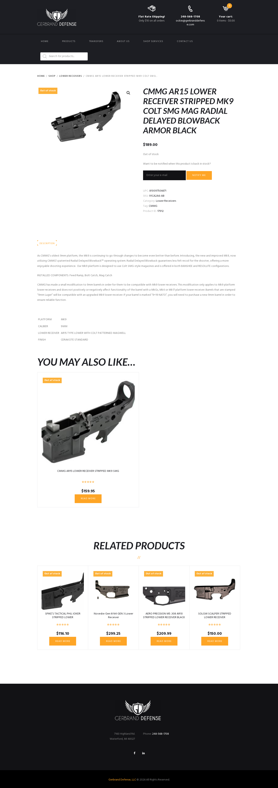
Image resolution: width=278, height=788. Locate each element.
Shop (51, 76)
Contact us (185, 41)
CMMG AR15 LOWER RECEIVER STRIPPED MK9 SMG (88, 471)
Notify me (199, 175)
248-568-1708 (190, 16)
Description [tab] (47, 243)
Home (44, 41)
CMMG (153, 206)
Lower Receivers (70, 76)
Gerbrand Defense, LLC (122, 779)
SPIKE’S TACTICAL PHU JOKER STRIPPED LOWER (62, 615)
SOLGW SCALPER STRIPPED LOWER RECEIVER (214, 615)
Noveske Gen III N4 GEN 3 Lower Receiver (113, 615)
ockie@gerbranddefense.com (190, 22)
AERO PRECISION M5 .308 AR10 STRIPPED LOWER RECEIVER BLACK (164, 615)
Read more (88, 499)
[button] (128, 93)
